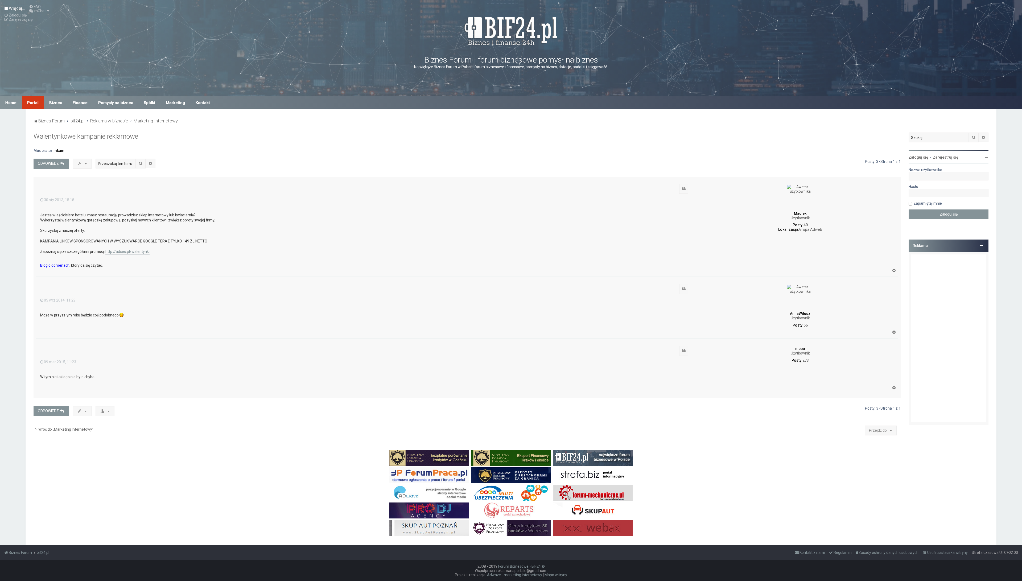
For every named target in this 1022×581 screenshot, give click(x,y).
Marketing (175, 102)
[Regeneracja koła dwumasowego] (511, 510)
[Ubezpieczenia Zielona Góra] (511, 493)
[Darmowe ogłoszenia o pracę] (429, 475)
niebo (800, 349)
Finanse (80, 102)
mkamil (60, 151)
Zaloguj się (918, 157)
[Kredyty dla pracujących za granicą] (511, 475)
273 (805, 360)
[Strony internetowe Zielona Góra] (429, 493)
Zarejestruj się (945, 157)
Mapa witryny (556, 575)
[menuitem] (35, 7)
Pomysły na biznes (115, 102)
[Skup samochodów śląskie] (592, 510)
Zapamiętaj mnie (927, 203)
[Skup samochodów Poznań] (429, 528)
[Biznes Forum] (511, 30)
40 (805, 225)
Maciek (800, 213)
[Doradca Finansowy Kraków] (511, 458)
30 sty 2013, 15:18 (59, 200)
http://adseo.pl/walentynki (127, 251)
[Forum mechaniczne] (592, 493)
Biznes (55, 102)
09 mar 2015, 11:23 (60, 362)
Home (11, 102)
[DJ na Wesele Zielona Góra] (429, 510)
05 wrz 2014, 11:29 (60, 300)
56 (805, 325)
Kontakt (203, 102)
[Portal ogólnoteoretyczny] (592, 475)
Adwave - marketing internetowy (514, 575)
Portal (33, 102)
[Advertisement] (948, 338)
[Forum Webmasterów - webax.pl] (592, 528)
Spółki (149, 102)
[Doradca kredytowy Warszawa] (511, 528)
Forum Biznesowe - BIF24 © (521, 566)
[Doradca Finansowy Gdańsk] (429, 458)
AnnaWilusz (800, 313)
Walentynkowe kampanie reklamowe (86, 136)
